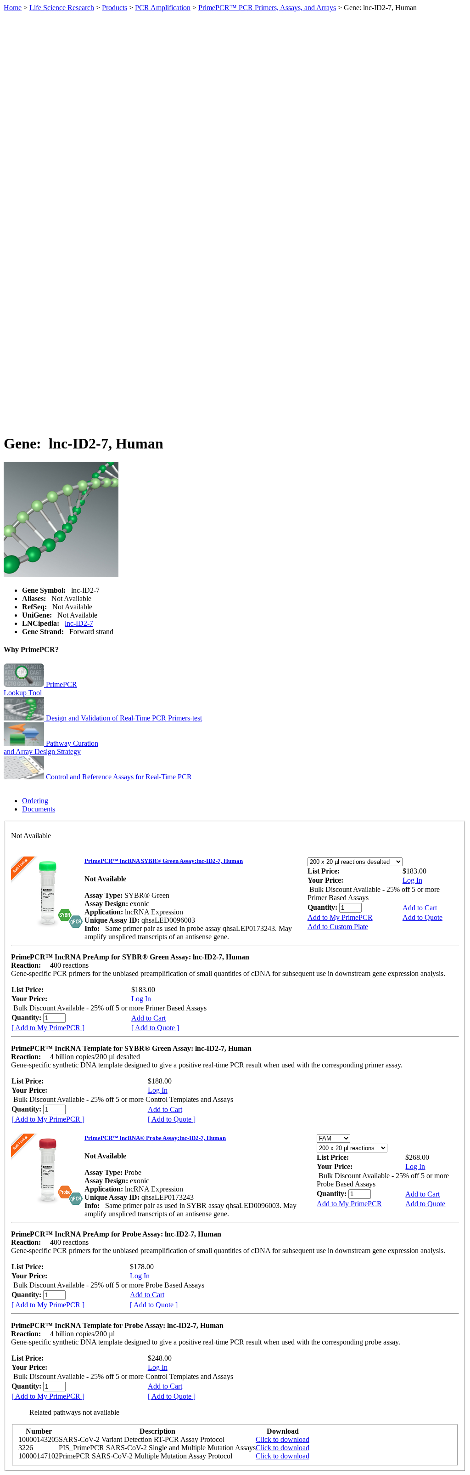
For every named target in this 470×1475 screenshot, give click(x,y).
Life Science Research (61, 7)
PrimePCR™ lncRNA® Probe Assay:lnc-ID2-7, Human (155, 1138)
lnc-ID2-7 (79, 623)
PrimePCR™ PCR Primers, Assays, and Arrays (267, 7)
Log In (412, 880)
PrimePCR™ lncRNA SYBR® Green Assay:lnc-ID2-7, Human (163, 860)
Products (114, 7)
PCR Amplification (162, 7)
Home (13, 7)
